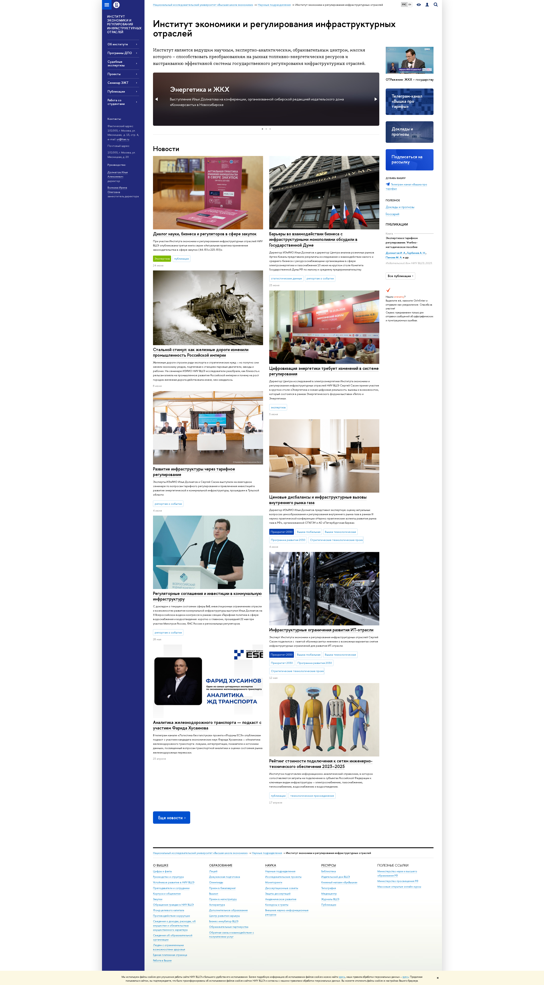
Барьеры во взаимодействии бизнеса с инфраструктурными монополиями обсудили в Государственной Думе (313, 239)
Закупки (157, 899)
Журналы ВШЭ (330, 899)
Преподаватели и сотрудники (171, 888)
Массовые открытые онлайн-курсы (399, 886)
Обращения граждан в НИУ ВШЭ (173, 904)
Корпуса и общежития (167, 893)
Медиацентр (329, 893)
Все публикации (399, 276)
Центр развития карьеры (224, 916)
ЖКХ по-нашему (195, 89)
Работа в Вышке (162, 960)
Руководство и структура (168, 877)
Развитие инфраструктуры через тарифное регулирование (194, 471)
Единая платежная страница (170, 955)
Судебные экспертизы (116, 63)
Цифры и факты (162, 871)
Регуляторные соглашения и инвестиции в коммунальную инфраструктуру (207, 596)
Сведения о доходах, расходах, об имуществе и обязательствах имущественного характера (174, 925)
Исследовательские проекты (283, 877)
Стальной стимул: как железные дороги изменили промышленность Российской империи (200, 352)
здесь (342, 977)
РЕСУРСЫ (328, 865)
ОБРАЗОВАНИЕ (220, 865)
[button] (156, 99)
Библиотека (328, 871)
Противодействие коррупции (171, 916)
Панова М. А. (394, 257)
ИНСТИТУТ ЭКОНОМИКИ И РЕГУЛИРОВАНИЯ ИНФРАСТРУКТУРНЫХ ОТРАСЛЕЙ (124, 24)
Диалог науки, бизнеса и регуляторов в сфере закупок (204, 234)
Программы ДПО (120, 53)
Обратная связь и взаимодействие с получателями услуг (231, 935)
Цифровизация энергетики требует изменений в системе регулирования (324, 371)
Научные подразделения (267, 853)
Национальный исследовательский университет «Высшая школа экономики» (200, 853)
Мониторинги (273, 882)
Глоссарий (392, 214)
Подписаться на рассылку (407, 159)
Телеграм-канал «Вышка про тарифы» (407, 101)
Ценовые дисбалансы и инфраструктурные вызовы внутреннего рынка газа (318, 500)
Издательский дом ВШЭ (335, 877)
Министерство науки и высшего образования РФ (397, 873)
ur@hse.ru (123, 139)
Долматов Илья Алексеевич (118, 174)
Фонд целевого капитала (168, 910)
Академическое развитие (280, 899)
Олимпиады (216, 882)
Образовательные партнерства (228, 927)
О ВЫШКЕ (160, 865)
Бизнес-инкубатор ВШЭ (223, 921)
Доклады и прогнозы (402, 131)
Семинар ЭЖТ (118, 83)
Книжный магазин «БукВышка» (339, 882)
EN (409, 4)
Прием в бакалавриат (222, 888)
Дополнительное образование (228, 910)
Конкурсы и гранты (276, 904)
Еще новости (170, 818)
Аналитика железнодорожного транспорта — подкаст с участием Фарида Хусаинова (207, 725)
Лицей (213, 871)
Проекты (114, 74)
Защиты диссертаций (277, 893)
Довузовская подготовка (224, 877)
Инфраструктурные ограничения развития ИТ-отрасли (321, 630)
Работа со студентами (116, 102)
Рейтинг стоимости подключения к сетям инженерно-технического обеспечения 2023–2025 (321, 763)
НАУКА (270, 865)
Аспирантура (217, 904)
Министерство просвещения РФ (397, 881)
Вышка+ (213, 893)
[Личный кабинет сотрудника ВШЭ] (427, 5)
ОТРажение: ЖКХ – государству (410, 79)
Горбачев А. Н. (416, 253)
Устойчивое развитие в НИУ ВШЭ (173, 882)
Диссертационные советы (281, 888)
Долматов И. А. (396, 253)
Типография (328, 888)
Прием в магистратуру (223, 899)
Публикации (116, 91)
